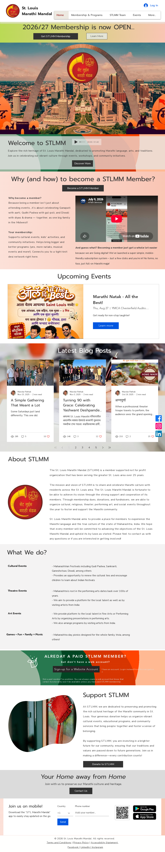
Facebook (73, 847)
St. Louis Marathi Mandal (37, 11)
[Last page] (109, 447)
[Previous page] (62, 447)
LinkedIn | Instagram (92, 847)
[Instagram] (158, 426)
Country (61, 806)
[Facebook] (158, 418)
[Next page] (103, 447)
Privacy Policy (81, 842)
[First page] (55, 447)
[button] (76, 669)
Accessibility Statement (104, 842)
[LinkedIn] (158, 434)
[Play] (76, 142)
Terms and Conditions (59, 842)
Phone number (82, 806)
